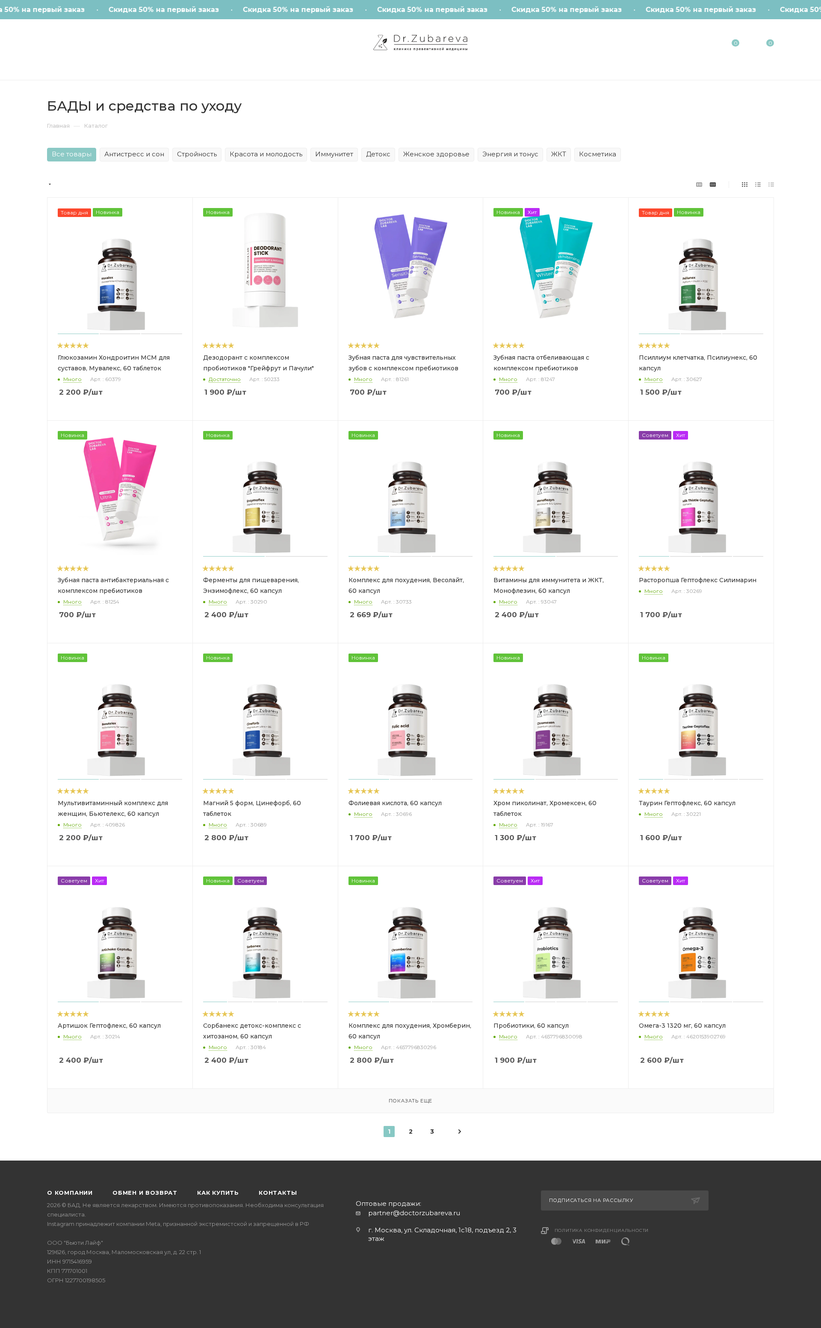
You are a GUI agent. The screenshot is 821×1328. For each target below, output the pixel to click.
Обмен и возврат (144, 1192)
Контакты (278, 1192)
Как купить (218, 1192)
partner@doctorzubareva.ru (414, 1213)
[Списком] (758, 184)
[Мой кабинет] (700, 44)
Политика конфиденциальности (602, 1230)
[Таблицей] (771, 184)
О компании (70, 1192)
